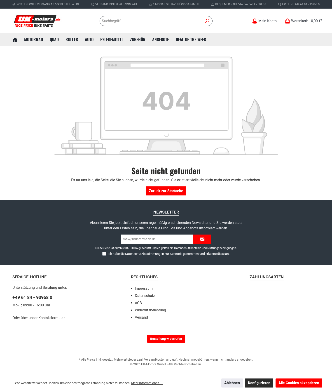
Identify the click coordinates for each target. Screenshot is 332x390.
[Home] (18, 39)
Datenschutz (145, 296)
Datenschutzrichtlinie (187, 248)
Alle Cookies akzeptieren (298, 383)
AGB (138, 303)
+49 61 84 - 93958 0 (32, 297)
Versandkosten (154, 359)
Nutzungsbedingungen (221, 248)
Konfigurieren (259, 383)
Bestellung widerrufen (166, 339)
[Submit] (202, 239)
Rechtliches (144, 277)
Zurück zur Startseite (166, 191)
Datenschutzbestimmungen (144, 254)
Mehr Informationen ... (147, 383)
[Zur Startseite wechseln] (37, 20)
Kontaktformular (51, 318)
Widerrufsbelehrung (150, 310)
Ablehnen (232, 383)
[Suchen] (207, 21)
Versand (141, 317)
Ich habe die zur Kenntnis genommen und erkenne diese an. (169, 254)
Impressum (144, 288)
